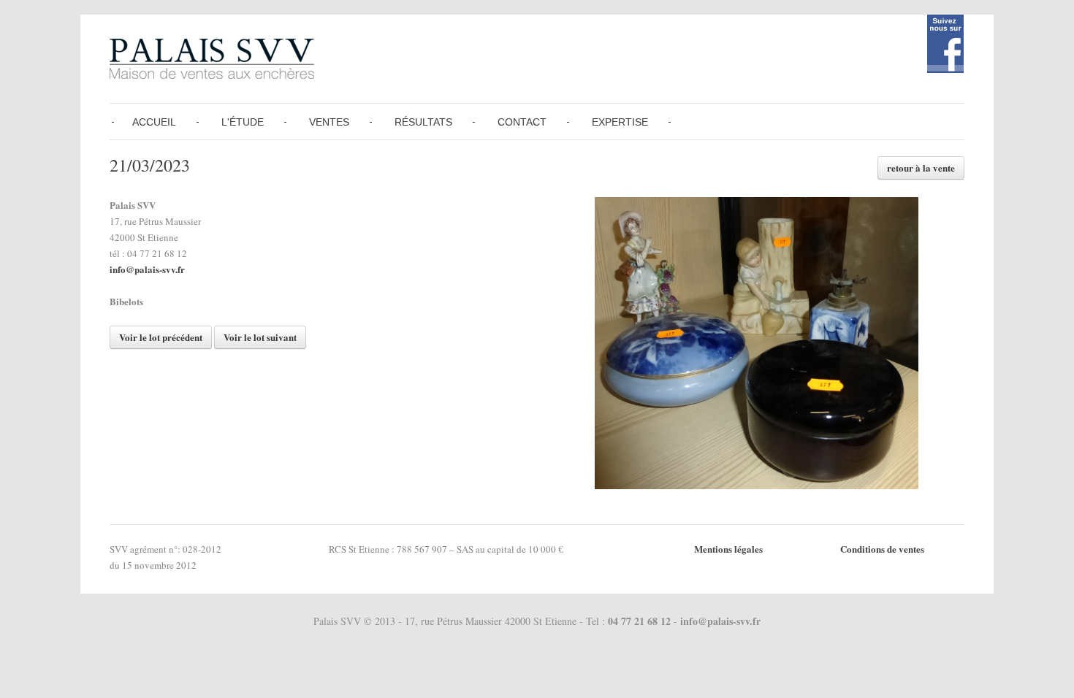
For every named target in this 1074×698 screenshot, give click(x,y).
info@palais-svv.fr (147, 269)
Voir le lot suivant (260, 337)
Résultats (423, 122)
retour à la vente (921, 167)
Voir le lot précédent (160, 337)
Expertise (620, 122)
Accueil (154, 122)
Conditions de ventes (882, 549)
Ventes (329, 122)
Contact (522, 122)
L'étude (242, 122)
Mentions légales (728, 549)
